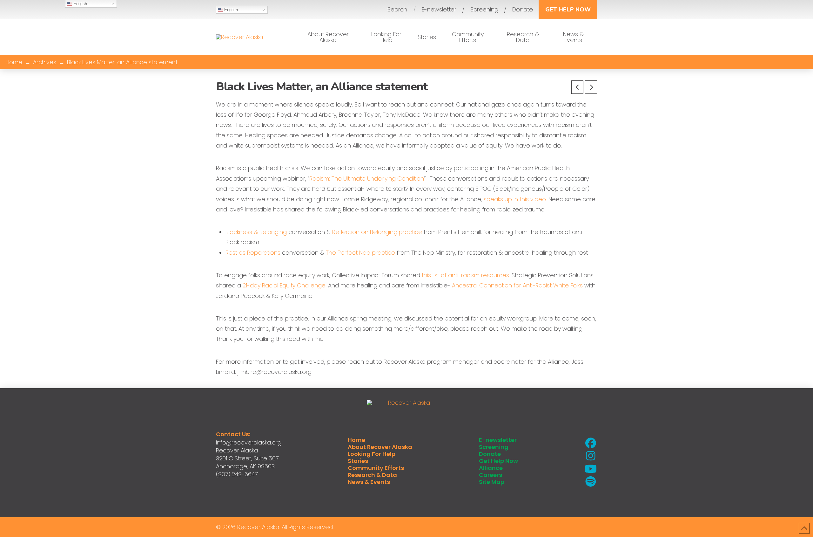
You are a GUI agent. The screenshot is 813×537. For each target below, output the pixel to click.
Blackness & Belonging (256, 232)
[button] (397, 9)
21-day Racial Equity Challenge (284, 285)
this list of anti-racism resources (465, 275)
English (230, 9)
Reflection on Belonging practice (377, 232)
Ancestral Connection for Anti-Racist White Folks (518, 285)
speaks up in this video (515, 199)
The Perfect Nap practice (360, 253)
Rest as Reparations (252, 253)
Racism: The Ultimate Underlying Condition (366, 178)
